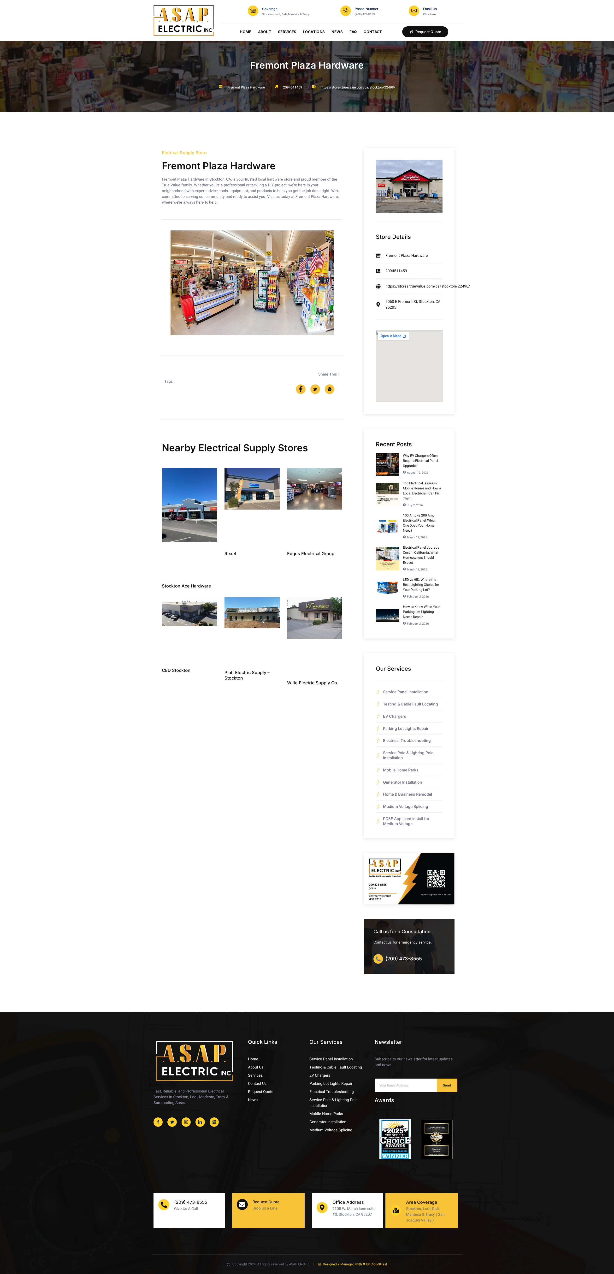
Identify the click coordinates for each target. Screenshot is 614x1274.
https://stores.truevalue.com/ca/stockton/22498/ (357, 87)
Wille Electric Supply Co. (312, 682)
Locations (314, 31)
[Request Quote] (242, 1204)
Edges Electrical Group (310, 553)
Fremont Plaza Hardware (307, 65)
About (265, 31)
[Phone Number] (345, 11)
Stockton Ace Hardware (186, 585)
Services (287, 31)
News (337, 31)
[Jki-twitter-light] (172, 1122)
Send (447, 1085)
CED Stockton (176, 670)
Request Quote (266, 1201)
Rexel (230, 553)
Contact (373, 31)
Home (245, 31)
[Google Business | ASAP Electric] (214, 1122)
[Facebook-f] (158, 1122)
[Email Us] (414, 11)
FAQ (353, 31)
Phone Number (366, 9)
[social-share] (301, 389)
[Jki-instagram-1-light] (186, 1122)
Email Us (430, 9)
